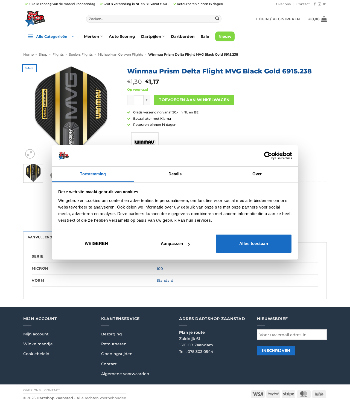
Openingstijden (117, 353)
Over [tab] (257, 174)
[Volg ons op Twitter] (324, 4)
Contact (303, 4)
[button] (278, 19)
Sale (205, 36)
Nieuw (224, 36)
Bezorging (111, 334)
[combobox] (153, 19)
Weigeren (96, 243)
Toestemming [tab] (93, 174)
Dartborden (183, 36)
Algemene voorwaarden (125, 373)
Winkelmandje (38, 343)
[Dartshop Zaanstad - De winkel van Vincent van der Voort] (50, 18)
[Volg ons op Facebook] (314, 4)
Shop (43, 54)
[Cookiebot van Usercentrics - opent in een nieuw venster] (268, 156)
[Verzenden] (217, 19)
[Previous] (32, 112)
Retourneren (114, 343)
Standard (165, 280)
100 (160, 268)
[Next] (110, 112)
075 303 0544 (200, 351)
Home (28, 54)
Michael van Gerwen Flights (120, 54)
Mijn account (36, 334)
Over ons (283, 4)
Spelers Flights (81, 54)
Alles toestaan (253, 243)
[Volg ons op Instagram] (319, 4)
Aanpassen (172, 243)
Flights (58, 54)
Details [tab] (175, 174)
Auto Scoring (122, 36)
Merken (91, 36)
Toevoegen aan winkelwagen (194, 99)
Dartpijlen (151, 36)
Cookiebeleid (36, 353)
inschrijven (276, 350)
